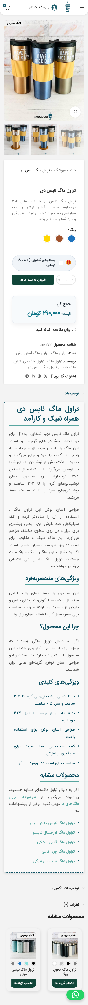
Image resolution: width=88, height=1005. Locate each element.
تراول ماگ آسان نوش (32, 353)
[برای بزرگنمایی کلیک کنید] (75, 112)
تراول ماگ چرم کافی (58, 851)
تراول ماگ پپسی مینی (23, 972)
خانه (72, 170)
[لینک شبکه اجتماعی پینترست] (39, 376)
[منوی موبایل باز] (82, 7)
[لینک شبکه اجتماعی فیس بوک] (51, 376)
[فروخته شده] (65, 945)
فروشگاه (60, 170)
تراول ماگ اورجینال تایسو (54, 832)
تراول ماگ (58, 353)
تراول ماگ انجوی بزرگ (65, 972)
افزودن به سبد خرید (33, 279)
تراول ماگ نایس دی (42, 367)
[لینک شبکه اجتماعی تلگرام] (27, 376)
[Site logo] (68, 7)
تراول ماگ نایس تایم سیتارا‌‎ (52, 823)
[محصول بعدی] (63, 180)
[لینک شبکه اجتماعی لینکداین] (33, 376)
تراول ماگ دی (33, 361)
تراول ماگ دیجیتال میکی (54, 861)
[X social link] (46, 376)
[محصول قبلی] (73, 180)
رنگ (72, 230)
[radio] (71, 238)
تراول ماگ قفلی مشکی (56, 842)
